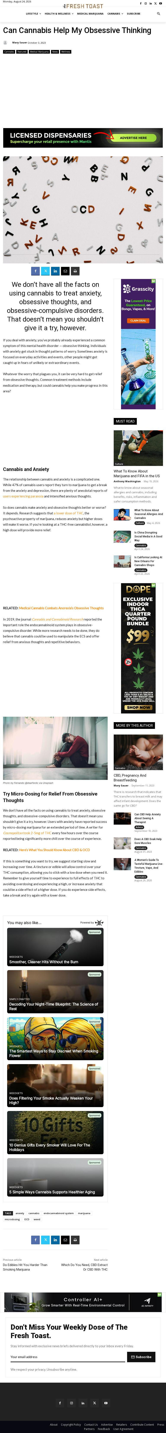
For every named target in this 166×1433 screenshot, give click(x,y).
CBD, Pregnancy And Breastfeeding (130, 777)
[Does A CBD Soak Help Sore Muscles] (122, 843)
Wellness (65, 51)
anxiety (20, 1213)
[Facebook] (35, 271)
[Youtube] (106, 1403)
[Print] (75, 271)
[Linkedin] (55, 271)
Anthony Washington (127, 481)
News (55, 51)
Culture (119, 464)
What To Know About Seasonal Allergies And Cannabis (148, 514)
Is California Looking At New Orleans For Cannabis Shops (148, 561)
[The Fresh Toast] (83, 6)
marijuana (84, 1213)
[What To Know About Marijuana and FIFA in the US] (138, 448)
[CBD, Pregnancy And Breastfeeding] (138, 752)
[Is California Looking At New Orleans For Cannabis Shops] (122, 561)
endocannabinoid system (59, 1213)
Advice (139, 827)
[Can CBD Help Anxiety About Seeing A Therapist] (122, 818)
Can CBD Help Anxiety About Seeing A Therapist (147, 818)
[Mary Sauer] (6, 42)
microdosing (12, 1219)
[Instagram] (71, 1403)
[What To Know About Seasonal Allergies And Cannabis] (122, 514)
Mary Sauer (19, 42)
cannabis (34, 1213)
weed (37, 1219)
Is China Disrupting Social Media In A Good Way (148, 536)
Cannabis (9, 51)
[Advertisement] (83, 89)
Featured (22, 51)
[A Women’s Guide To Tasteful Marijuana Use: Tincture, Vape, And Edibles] (122, 864)
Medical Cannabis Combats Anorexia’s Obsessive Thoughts (61, 608)
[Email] (65, 271)
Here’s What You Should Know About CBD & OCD (54, 850)
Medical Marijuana (39, 51)
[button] (158, 13)
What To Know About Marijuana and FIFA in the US (137, 473)
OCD (26, 1219)
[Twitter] (45, 271)
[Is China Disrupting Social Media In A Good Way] (122, 537)
